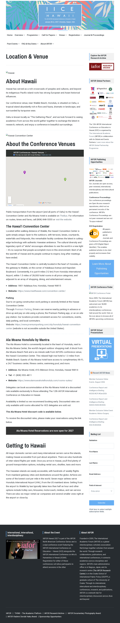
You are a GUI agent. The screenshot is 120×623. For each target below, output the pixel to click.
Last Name (93, 463)
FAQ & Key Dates (29, 44)
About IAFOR (46, 44)
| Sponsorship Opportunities (49, 616)
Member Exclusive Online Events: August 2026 (98, 380)
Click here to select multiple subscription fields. (100, 510)
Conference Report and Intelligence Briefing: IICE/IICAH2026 (98, 422)
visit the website (63, 219)
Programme (32, 35)
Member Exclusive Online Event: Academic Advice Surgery (101, 412)
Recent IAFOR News (101, 372)
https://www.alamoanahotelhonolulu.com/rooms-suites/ (45, 380)
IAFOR (8, 613)
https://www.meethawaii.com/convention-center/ (42, 291)
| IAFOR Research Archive (53, 613)
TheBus (63, 215)
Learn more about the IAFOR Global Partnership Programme (101, 145)
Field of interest (95, 485)
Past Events (12, 44)
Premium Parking (23, 309)
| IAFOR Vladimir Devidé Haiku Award (21, 616)
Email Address (95, 474)
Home (10, 35)
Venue (62, 35)
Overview (19, 35)
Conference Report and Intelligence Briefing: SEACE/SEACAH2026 (98, 402)
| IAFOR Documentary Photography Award (83, 613)
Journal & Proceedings (94, 35)
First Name (93, 452)
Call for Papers (48, 35)
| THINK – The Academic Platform (27, 613)
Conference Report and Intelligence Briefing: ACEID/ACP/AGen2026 (98, 391)
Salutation (93, 440)
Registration (74, 35)
